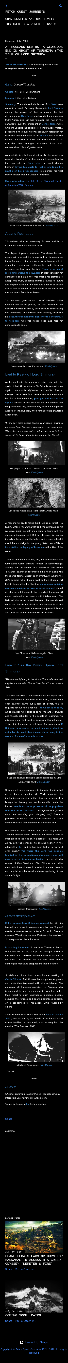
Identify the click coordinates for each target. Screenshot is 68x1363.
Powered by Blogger (37, 1342)
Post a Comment (25, 1269)
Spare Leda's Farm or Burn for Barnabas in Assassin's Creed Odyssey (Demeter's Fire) (34, 1260)
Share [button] (8, 1119)
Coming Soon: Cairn (23, 1315)
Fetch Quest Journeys (25, 12)
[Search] (61, 5)
